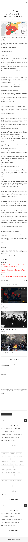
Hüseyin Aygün (6, 458)
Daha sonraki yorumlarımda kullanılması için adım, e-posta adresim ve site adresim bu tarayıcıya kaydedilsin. (14, 389)
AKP (7, 448)
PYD (16, 464)
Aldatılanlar (14, 448)
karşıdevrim (5, 461)
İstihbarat (17, 485)
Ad (2, 368)
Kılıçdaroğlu (14, 461)
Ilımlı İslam (15, 458)
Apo (21, 448)
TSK (13, 475)
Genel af (9, 456)
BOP (8, 450)
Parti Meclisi (5, 464)
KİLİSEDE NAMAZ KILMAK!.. (9, 329)
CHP (18, 450)
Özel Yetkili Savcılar (15, 480)
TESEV (3, 475)
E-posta (3, 374)
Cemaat (13, 450)
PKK (12, 464)
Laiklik (21, 461)
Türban (18, 475)
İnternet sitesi (4, 381)
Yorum (2, 393)
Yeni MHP (11, 477)
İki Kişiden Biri (21, 483)
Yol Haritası (19, 477)
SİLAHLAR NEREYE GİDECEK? (8, 431)
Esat (3, 456)
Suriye (19, 472)
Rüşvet (21, 464)
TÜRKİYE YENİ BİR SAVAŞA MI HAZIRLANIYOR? (12, 434)
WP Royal (9, 539)
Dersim (12, 453)
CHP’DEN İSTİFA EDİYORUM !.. (8, 440)
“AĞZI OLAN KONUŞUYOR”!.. (9, 352)
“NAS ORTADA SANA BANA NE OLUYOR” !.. (10, 437)
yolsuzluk (5, 480)
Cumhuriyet (5, 453)
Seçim (3, 469)
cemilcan (6, 280)
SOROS (14, 469)
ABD (3, 448)
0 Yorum (18, 19)
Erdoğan (18, 453)
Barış (3, 450)
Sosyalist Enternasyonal (8, 472)
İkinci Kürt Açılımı (7, 485)
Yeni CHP (4, 477)
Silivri (9, 469)
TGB (8, 475)
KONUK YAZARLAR (14, 9)
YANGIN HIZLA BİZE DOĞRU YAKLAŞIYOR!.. (11, 428)
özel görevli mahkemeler (8, 483)
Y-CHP (23, 475)
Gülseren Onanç (18, 456)
